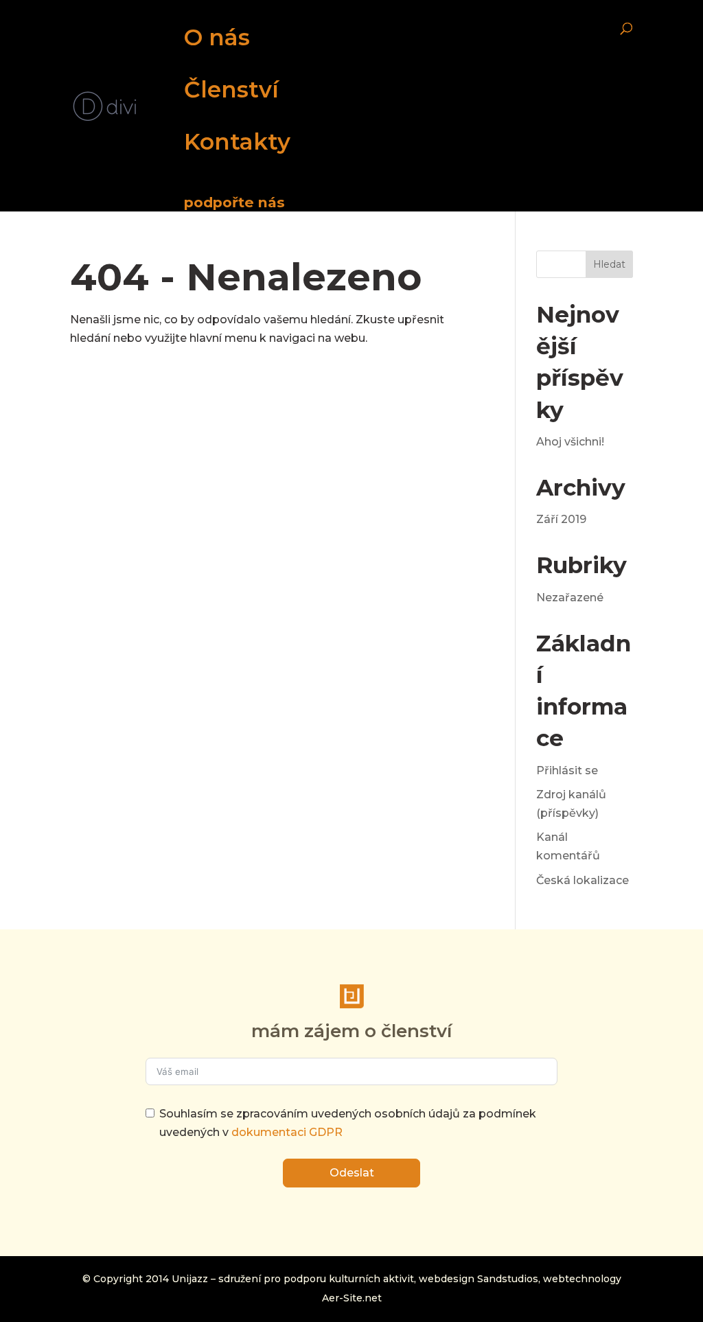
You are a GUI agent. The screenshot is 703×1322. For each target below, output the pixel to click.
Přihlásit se (567, 770)
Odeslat (352, 1172)
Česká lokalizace (582, 880)
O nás (217, 37)
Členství (231, 89)
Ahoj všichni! (570, 441)
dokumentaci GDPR (287, 1132)
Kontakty (237, 141)
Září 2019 (561, 519)
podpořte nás (234, 202)
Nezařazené (569, 597)
